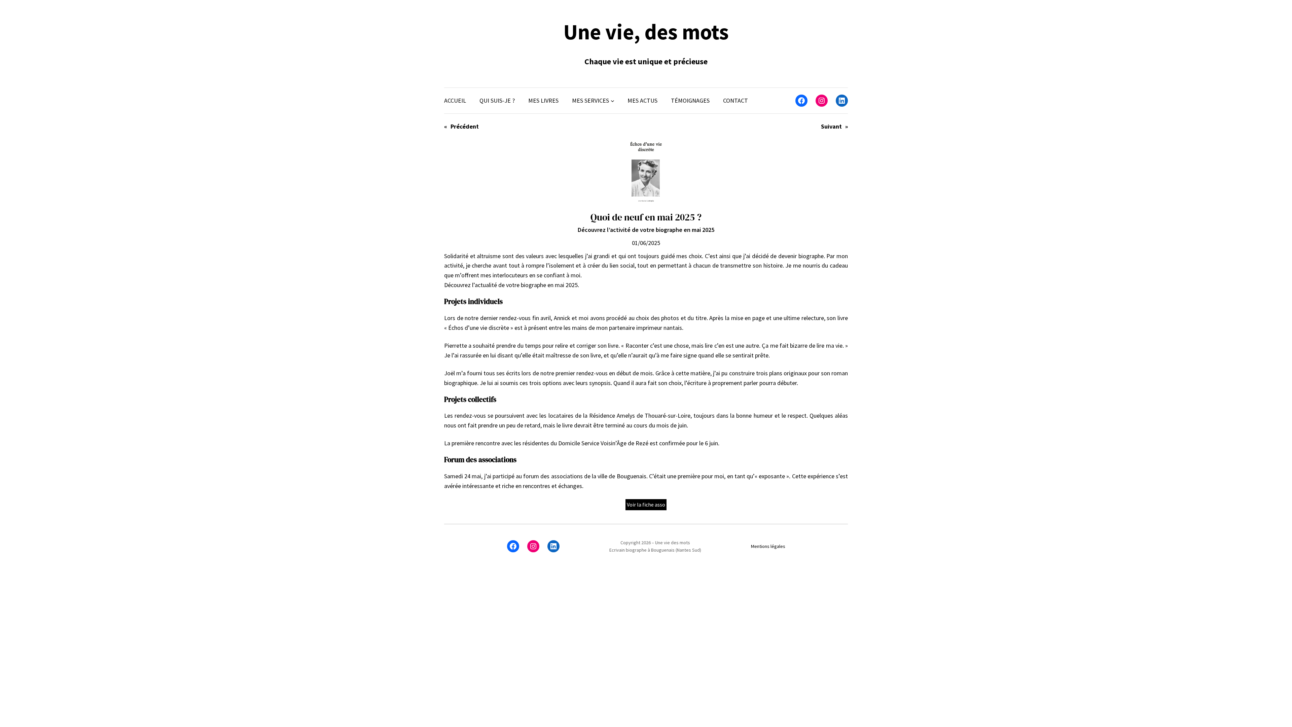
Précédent (465, 126)
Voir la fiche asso (646, 504)
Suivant (831, 126)
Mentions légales (768, 546)
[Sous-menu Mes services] (612, 101)
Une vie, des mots (646, 31)
